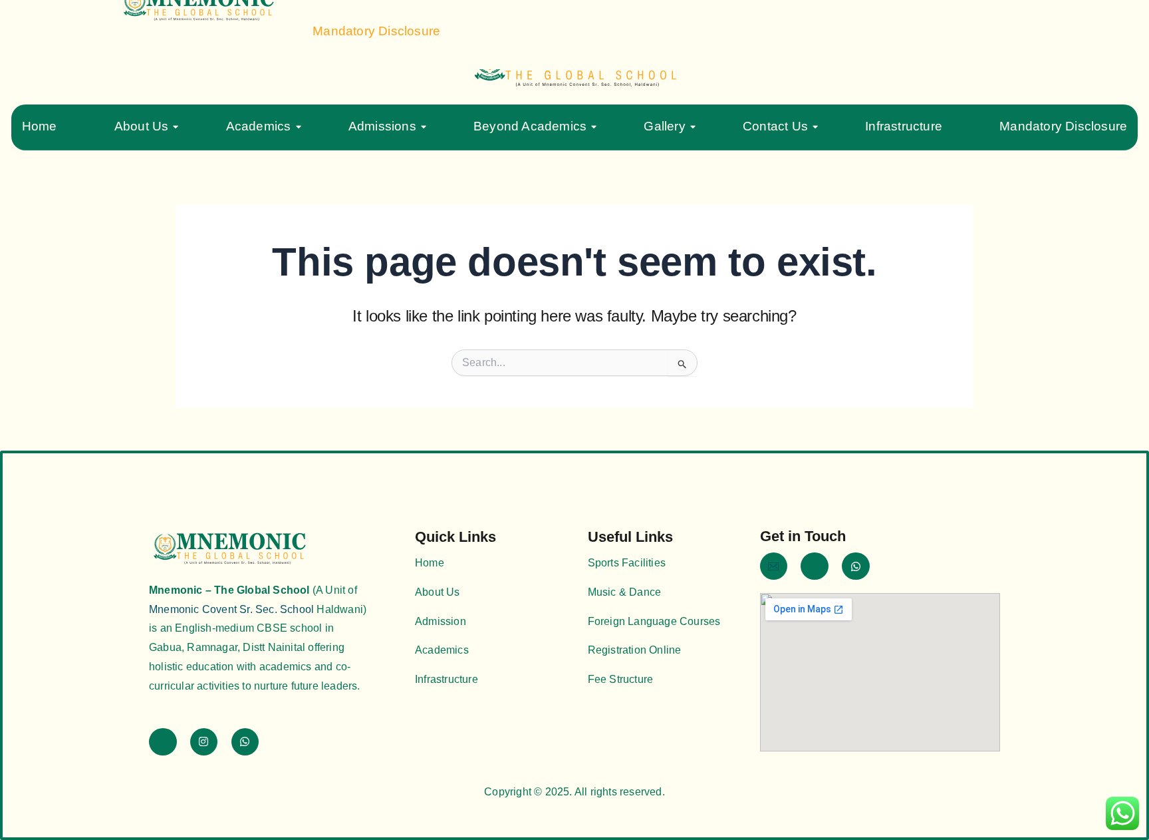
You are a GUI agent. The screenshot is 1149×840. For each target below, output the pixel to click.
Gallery (664, 126)
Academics (258, 126)
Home (39, 126)
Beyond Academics (529, 126)
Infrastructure (903, 126)
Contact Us (775, 126)
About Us (141, 126)
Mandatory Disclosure (1063, 126)
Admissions (382, 126)
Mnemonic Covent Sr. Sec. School (231, 609)
